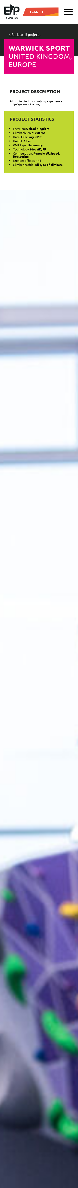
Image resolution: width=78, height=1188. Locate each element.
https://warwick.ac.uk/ (25, 104)
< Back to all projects (24, 34)
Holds (34, 11)
